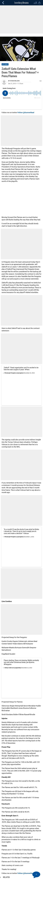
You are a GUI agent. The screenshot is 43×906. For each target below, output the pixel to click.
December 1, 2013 (29, 536)
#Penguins (7, 664)
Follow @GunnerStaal (26, 112)
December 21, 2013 (29, 373)
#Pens (27, 370)
